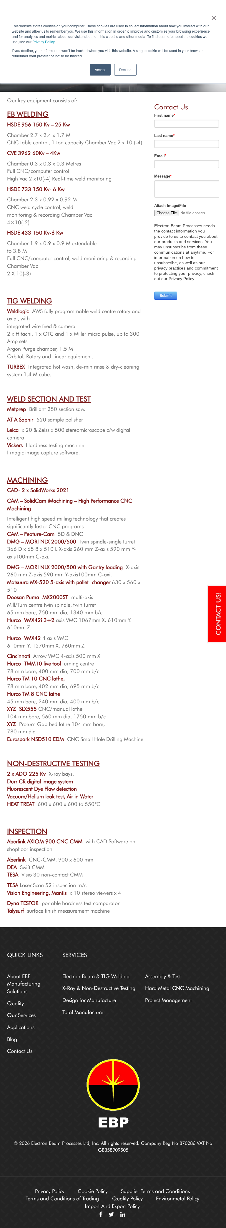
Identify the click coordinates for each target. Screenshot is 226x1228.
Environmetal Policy (177, 1197)
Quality (15, 1002)
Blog (12, 1038)
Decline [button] (125, 69)
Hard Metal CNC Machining (177, 987)
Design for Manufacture (89, 999)
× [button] (212, 16)
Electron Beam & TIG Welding (95, 975)
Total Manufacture (82, 1011)
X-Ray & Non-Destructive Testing (98, 987)
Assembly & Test (163, 975)
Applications (20, 1026)
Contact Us (19, 1050)
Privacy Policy (43, 41)
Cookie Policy (93, 1190)
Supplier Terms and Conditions (155, 1190)
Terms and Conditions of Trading (62, 1197)
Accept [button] (100, 69)
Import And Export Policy (112, 1205)
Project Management (168, 999)
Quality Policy (127, 1197)
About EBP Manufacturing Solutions (23, 983)
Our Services (21, 1014)
